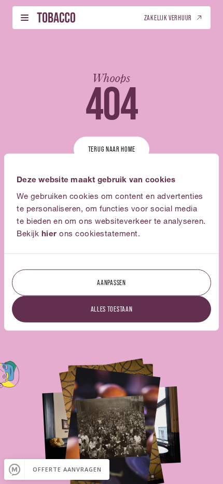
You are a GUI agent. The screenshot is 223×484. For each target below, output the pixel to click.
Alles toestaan (112, 308)
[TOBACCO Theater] (56, 17)
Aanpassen (111, 281)
